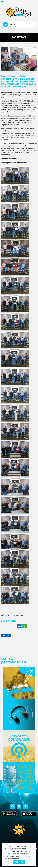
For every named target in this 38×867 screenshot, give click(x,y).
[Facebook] (12, 806)
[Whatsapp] (25, 806)
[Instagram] (19, 806)
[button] (6, 635)
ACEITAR (19, 862)
